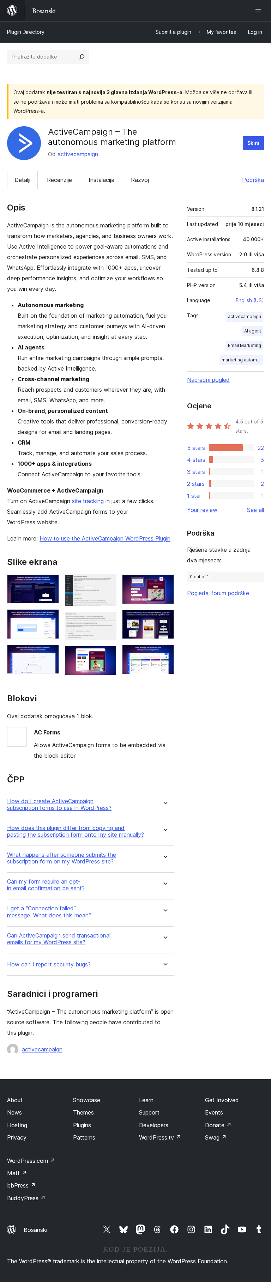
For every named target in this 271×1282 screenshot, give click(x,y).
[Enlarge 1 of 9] (49, 583)
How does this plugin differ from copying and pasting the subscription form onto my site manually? (75, 831)
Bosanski (35, 1229)
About (15, 1100)
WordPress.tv (160, 1137)
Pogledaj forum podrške (218, 593)
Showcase (86, 1100)
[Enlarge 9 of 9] (164, 654)
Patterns (84, 1137)
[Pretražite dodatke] (82, 57)
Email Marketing (244, 345)
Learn (146, 1100)
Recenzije (59, 179)
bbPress (21, 1185)
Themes (83, 1112)
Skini (253, 143)
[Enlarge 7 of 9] (164, 583)
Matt (17, 1173)
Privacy (16, 1137)
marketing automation (242, 359)
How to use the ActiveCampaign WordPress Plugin (105, 538)
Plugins (82, 1125)
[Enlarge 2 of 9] (49, 618)
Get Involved (222, 1100)
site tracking (88, 501)
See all (255, 509)
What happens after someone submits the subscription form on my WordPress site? (61, 858)
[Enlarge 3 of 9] (49, 654)
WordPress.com (31, 1160)
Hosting (17, 1125)
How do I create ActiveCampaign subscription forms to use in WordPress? (59, 804)
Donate (218, 1125)
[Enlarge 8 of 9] (164, 619)
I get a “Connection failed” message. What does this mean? (49, 911)
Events (214, 1112)
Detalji (22, 179)
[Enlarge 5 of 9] (106, 621)
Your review (202, 509)
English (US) (250, 300)
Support (149, 1112)
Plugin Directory (25, 32)
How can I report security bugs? (49, 964)
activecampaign (78, 154)
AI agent (252, 331)
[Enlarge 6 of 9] (106, 655)
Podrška (253, 179)
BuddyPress (26, 1198)
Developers (153, 1125)
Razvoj (140, 179)
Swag (216, 1137)
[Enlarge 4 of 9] (106, 583)
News (14, 1112)
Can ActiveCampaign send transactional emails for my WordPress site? (58, 939)
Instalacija (101, 179)
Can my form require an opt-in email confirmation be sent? (46, 885)
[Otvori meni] (259, 10)
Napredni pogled (208, 379)
